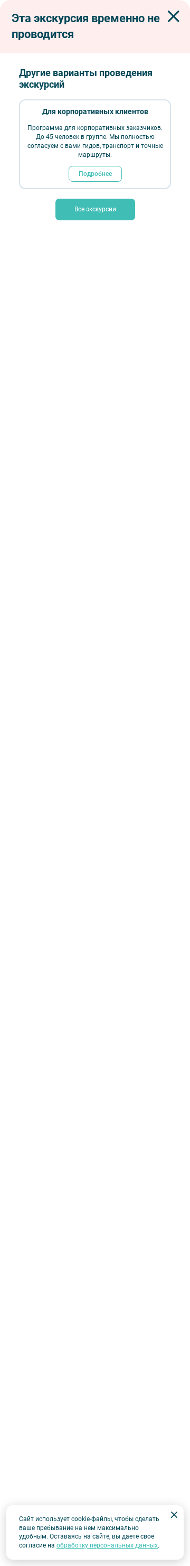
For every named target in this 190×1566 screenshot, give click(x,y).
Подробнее (95, 174)
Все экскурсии (95, 209)
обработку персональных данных (107, 1545)
